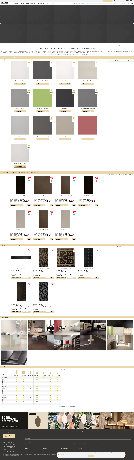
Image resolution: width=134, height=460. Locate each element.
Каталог (16, 3)
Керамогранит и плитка (9, 43)
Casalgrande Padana (18, 43)
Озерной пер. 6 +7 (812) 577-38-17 (118, 444)
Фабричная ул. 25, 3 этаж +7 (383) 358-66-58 (83, 444)
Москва (116, 1)
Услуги (16, 0)
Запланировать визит (8, 436)
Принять (91, 455)
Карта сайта (45, 448)
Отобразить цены (23, 58)
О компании (4, 0)
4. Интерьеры (74, 54)
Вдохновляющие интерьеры (34, 0)
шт (30, 277)
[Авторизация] (127, 3)
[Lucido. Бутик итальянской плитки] (6, 3)
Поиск (47, 3)
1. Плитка (47, 54)
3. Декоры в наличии (67, 54)
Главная (2, 43)
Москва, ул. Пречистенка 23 (83, 433)
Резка (52, 3)
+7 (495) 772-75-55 (127, 0)
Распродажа (41, 3)
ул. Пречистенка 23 (28, 433)
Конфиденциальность (65, 448)
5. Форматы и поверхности (83, 54)
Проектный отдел (23, 0)
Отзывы (42, 0)
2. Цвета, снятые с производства (56, 54)
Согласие (80, 448)
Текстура (22, 3)
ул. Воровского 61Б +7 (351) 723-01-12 (28, 450)
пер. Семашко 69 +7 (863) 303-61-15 (100, 444)
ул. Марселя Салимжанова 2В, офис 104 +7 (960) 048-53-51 (68, 444)
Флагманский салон (29, 431)
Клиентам (11, 0)
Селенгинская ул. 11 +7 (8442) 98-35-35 (28, 444)
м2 (29, 205)
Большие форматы (31, 3)
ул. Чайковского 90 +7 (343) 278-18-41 (46, 444)
